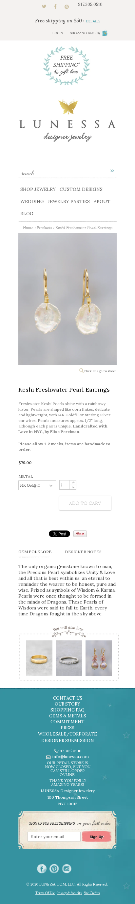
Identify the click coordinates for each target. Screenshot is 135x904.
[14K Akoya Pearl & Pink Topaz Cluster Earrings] (98, 660)
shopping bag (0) (85, 33)
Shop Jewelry (38, 189)
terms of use (45, 893)
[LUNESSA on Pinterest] (54, 869)
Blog (26, 214)
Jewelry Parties (69, 201)
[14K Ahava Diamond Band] (68, 660)
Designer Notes (83, 551)
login (57, 33)
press (67, 728)
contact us (67, 698)
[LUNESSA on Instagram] (67, 869)
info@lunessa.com (70, 757)
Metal (25, 476)
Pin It (80, 533)
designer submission (67, 740)
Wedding (32, 201)
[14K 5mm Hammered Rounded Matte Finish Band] (39, 660)
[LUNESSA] (67, 123)
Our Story (67, 704)
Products (44, 227)
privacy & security (69, 893)
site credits (92, 893)
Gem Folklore (35, 551)
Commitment (67, 722)
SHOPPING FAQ (67, 710)
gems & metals (67, 716)
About (102, 201)
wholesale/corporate (67, 734)
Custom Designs (81, 189)
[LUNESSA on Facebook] (42, 869)
